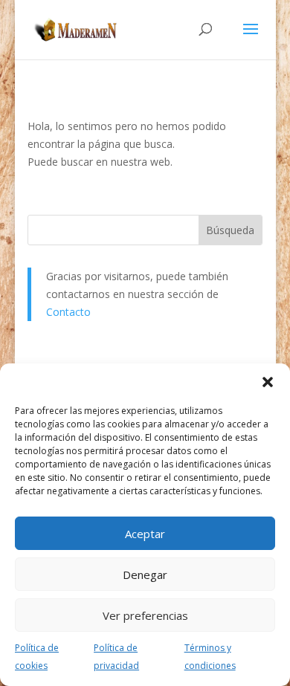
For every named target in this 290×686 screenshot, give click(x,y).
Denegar (145, 574)
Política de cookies (37, 656)
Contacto (68, 312)
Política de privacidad (116, 656)
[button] (267, 382)
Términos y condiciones (210, 656)
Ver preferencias (145, 615)
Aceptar (145, 533)
